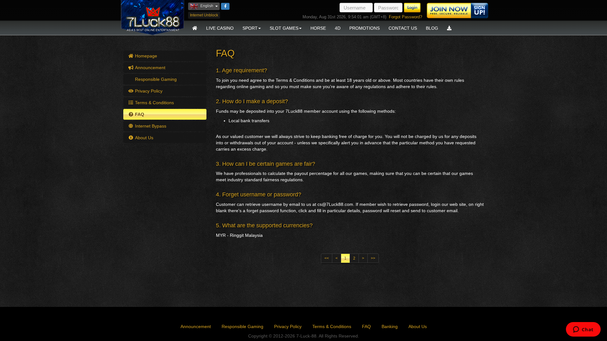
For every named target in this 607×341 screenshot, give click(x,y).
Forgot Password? (405, 17)
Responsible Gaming (155, 79)
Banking (390, 326)
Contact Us (403, 28)
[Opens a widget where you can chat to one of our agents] (583, 330)
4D (337, 28)
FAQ (139, 114)
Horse (318, 28)
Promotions (364, 28)
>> (373, 258)
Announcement (149, 67)
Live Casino (220, 28)
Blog (432, 28)
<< (326, 258)
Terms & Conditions (154, 102)
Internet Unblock (204, 15)
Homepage (145, 55)
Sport (250, 28)
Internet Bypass (150, 126)
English (210, 5)
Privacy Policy (148, 90)
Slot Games (284, 28)
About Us (143, 137)
